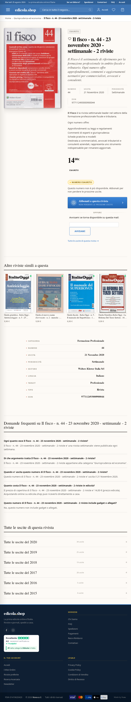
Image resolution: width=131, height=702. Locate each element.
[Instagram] (13, 630)
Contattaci (102, 2)
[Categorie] (8, 10)
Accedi (122, 2)
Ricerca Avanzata (12, 679)
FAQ (113, 2)
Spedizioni (88, 2)
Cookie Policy (74, 669)
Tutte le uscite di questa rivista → (83, 240)
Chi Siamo (72, 619)
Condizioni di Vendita (78, 674)
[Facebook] (6, 630)
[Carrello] (122, 10)
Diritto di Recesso (76, 679)
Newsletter (9, 684)
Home (8, 18)
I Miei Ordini (9, 669)
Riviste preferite (11, 674)
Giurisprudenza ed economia (27, 18)
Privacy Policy (74, 665)
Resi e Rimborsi (75, 638)
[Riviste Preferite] (113, 10)
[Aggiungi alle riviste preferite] (70, 39)
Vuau (124, 697)
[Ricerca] (90, 9)
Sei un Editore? (73, 2)
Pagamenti (73, 633)
